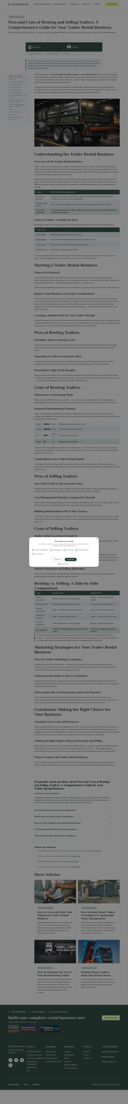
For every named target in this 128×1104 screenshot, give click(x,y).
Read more (72, 545)
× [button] (97, 539)
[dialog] (64, 552)
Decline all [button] (57, 559)
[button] (63, 564)
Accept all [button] (70, 559)
